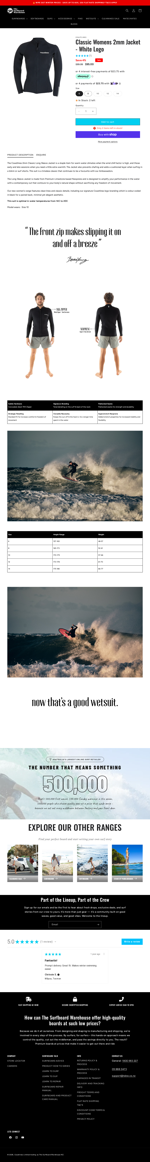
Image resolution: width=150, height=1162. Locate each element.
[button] (19, 18)
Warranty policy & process (88, 1071)
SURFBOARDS (49, 879)
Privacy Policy (85, 1119)
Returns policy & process (87, 1062)
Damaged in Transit (89, 1078)
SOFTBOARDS (84, 879)
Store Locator (16, 1061)
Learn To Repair (51, 1081)
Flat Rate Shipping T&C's (88, 1103)
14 (119, 94)
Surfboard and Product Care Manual (57, 1097)
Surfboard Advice (53, 1061)
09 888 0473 (119, 1069)
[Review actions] (104, 954)
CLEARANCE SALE (15, 879)
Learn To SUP (49, 1076)
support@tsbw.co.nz (124, 1075)
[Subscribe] (98, 924)
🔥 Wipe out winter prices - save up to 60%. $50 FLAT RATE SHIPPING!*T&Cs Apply (75, 3)
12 (109, 94)
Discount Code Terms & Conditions (91, 1112)
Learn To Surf (50, 1071)
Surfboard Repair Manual (53, 1089)
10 (99, 94)
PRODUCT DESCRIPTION (20, 155)
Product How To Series (56, 1066)
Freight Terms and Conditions (88, 1094)
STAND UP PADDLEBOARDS (123, 879)
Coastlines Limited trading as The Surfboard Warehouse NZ (39, 1155)
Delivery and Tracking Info (90, 1085)
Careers (12, 1066)
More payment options (108, 142)
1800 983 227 (130, 1060)
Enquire (41, 155)
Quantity (79, 105)
